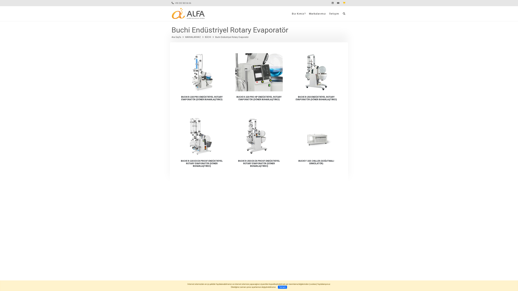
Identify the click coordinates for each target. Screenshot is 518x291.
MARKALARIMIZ (193, 37)
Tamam (282, 287)
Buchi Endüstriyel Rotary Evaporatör (232, 37)
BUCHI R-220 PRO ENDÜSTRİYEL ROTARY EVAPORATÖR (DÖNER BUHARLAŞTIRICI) (202, 98)
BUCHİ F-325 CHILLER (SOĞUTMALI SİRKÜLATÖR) (316, 162)
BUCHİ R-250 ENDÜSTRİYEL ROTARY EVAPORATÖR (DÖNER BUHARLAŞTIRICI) (316, 98)
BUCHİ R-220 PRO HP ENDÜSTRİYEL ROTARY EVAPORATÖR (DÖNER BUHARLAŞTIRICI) (259, 98)
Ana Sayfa (176, 37)
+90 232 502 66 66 (183, 3)
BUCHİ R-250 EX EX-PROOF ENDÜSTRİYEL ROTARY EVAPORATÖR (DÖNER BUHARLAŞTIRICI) (259, 163)
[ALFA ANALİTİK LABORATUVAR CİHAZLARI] (189, 13)
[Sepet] (344, 3)
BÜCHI (208, 37)
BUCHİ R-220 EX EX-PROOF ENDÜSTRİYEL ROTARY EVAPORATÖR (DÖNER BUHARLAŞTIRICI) (202, 163)
